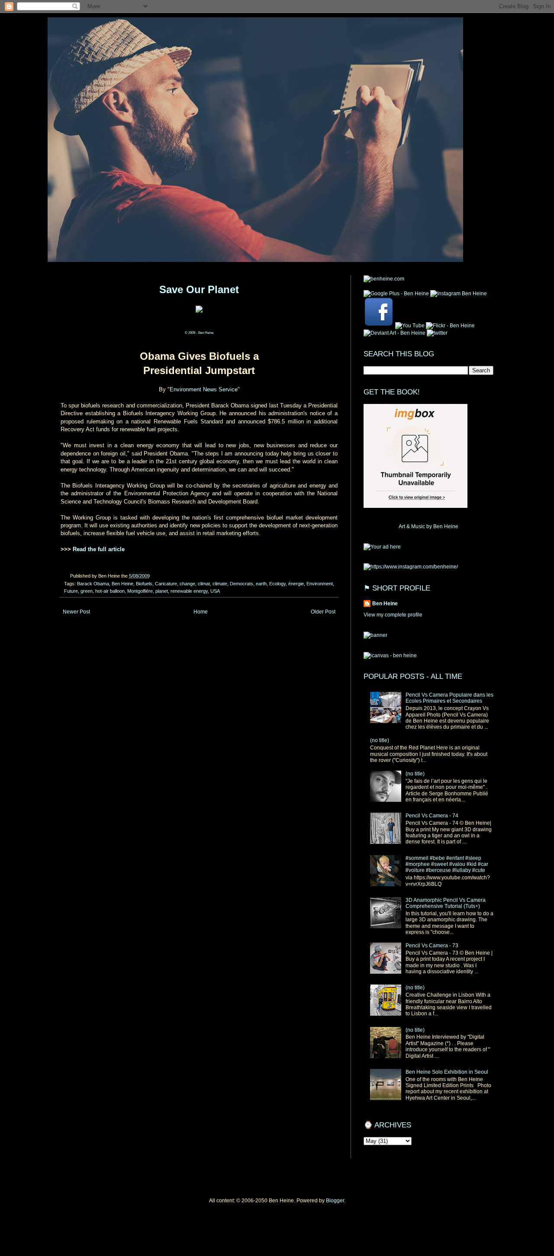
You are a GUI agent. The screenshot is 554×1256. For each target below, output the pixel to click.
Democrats (241, 583)
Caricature (166, 583)
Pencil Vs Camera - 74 (432, 816)
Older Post (323, 612)
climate (220, 583)
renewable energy (189, 591)
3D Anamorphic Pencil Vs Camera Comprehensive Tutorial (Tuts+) (446, 903)
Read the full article (99, 549)
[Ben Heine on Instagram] (411, 567)
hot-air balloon (110, 591)
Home (200, 612)
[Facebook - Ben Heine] (379, 326)
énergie (296, 583)
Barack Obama (93, 583)
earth (261, 583)
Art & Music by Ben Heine (428, 526)
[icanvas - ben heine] (390, 655)
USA (215, 591)
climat (204, 583)
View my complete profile (393, 615)
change (187, 583)
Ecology (277, 583)
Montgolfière (140, 591)
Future (71, 591)
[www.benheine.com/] (384, 279)
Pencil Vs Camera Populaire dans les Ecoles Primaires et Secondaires (449, 698)
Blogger (335, 1201)
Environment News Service (204, 389)
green (87, 591)
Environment (319, 583)
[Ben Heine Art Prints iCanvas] (382, 547)
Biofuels (144, 583)
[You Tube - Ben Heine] (410, 326)
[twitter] (437, 333)
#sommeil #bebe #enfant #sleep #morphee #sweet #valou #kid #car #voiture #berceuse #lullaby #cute (447, 864)
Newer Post (76, 612)
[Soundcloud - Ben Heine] (396, 294)
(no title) (379, 740)
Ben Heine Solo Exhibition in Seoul (447, 1072)
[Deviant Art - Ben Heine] (394, 333)
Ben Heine (122, 583)
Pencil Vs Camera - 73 (432, 946)
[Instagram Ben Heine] (458, 294)
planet (161, 591)
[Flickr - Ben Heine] (450, 326)
